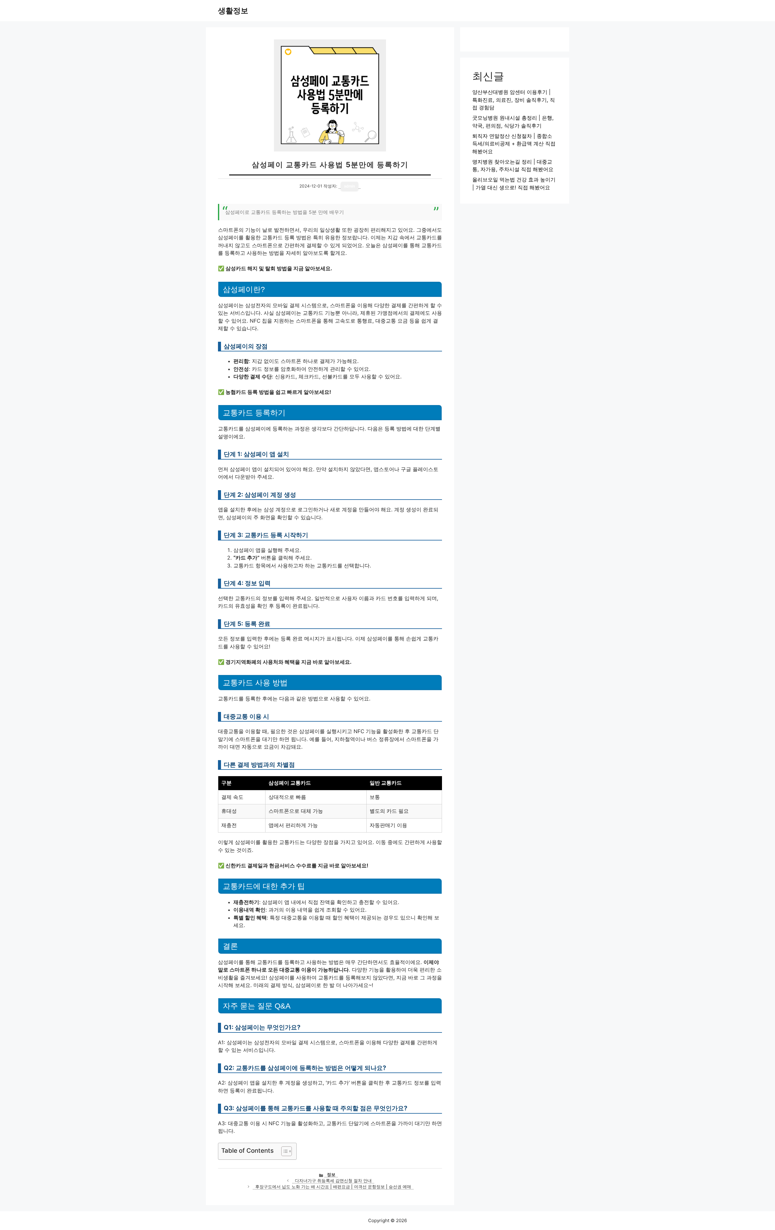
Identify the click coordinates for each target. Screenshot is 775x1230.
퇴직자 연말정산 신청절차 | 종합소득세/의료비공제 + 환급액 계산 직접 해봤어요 (514, 144)
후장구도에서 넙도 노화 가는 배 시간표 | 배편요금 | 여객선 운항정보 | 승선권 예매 (333, 1186)
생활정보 (233, 10)
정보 (331, 1174)
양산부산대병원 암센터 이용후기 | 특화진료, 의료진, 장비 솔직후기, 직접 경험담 (513, 100)
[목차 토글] (283, 1151)
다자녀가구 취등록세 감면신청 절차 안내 (333, 1180)
